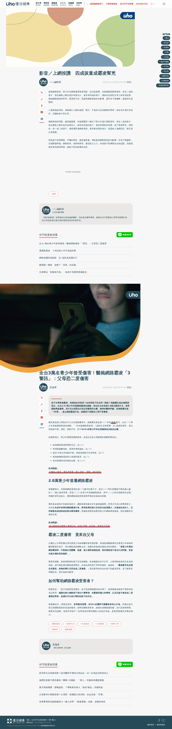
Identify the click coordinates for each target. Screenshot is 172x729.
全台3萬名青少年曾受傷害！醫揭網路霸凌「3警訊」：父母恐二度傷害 (73, 243)
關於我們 (150, 724)
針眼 (167, 52)
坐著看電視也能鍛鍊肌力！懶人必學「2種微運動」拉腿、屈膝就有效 (72, 701)
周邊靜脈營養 (164, 85)
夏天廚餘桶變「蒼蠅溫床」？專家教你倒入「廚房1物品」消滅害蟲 (71, 687)
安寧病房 (165, 80)
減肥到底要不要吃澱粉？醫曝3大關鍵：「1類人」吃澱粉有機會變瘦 (71, 680)
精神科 (55, 629)
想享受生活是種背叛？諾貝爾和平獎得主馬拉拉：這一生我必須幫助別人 (73, 673)
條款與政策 (161, 724)
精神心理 (115, 623)
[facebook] (159, 721)
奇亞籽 (166, 42)
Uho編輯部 (55, 82)
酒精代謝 (165, 76)
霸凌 (54, 193)
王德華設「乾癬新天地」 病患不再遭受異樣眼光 (63, 272)
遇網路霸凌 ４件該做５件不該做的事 (57, 250)
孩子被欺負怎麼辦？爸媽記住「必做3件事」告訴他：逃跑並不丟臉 (79, 525)
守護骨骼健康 (110, 3)
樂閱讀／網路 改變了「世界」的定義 (57, 265)
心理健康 (100, 623)
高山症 (166, 71)
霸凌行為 (71, 623)
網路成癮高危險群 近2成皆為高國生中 (58, 257)
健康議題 (69, 629)
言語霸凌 (85, 623)
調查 (113, 422)
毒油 (167, 38)
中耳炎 (166, 66)
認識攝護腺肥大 (95, 3)
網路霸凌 (56, 623)
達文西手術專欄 (125, 3)
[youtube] (163, 721)
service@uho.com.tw (43, 722)
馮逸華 (53, 387)
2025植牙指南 (140, 3)
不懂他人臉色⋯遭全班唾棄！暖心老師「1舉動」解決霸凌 (75, 471)
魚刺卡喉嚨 (165, 61)
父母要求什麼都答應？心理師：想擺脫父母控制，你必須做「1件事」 (72, 694)
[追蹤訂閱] (41, 118)
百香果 (166, 47)
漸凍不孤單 (154, 3)
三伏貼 (166, 57)
